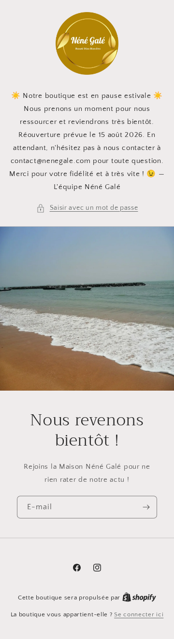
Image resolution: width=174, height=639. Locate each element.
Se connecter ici (138, 614)
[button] (87, 208)
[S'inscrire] (146, 507)
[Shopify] (139, 597)
